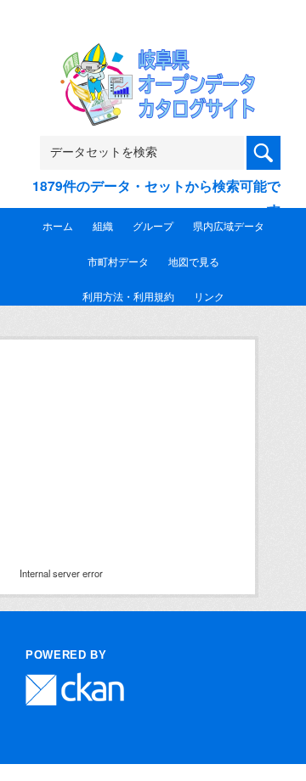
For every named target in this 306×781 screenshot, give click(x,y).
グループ (153, 225)
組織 (103, 225)
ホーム (57, 225)
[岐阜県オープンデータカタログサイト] (153, 54)
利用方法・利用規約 (128, 296)
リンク (209, 296)
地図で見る (193, 261)
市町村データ (118, 261)
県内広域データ (228, 225)
